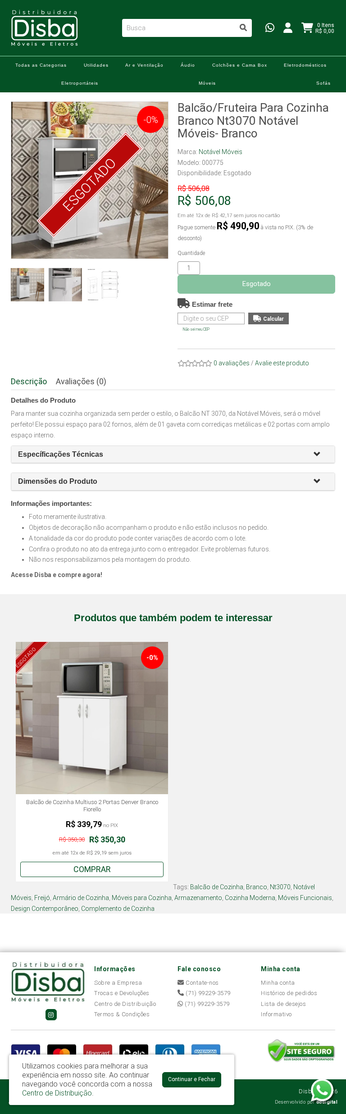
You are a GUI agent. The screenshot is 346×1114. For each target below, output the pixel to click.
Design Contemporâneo (44, 908)
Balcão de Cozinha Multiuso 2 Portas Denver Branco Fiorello (92, 806)
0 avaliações (232, 363)
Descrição (29, 381)
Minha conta (278, 982)
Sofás (323, 83)
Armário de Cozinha (81, 897)
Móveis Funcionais (305, 897)
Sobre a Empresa (118, 982)
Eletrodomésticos (305, 65)
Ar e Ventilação (144, 65)
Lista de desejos (283, 1003)
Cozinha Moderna (250, 897)
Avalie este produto (282, 363)
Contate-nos (201, 982)
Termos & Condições (122, 1014)
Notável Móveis (220, 151)
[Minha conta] (287, 27)
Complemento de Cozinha (118, 908)
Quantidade (191, 253)
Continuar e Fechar (191, 1079)
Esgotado (256, 284)
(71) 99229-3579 (207, 993)
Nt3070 (280, 887)
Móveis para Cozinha (142, 897)
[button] (321, 454)
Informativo (276, 1014)
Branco (256, 887)
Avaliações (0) (81, 381)
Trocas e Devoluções (122, 993)
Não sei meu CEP (196, 329)
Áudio (188, 65)
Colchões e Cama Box (239, 65)
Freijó (42, 897)
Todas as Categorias (41, 65)
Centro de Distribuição (125, 1003)
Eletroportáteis (79, 83)
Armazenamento (198, 897)
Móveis (207, 83)
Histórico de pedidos (289, 993)
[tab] (173, 455)
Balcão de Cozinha (216, 887)
